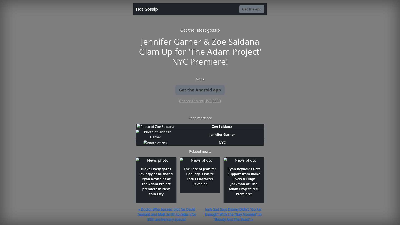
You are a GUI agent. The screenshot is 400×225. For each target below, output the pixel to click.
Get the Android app (200, 90)
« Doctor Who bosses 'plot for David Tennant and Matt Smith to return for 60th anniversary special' (166, 214)
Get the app (251, 9)
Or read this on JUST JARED (200, 101)
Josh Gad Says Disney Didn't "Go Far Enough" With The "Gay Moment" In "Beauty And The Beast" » (233, 214)
